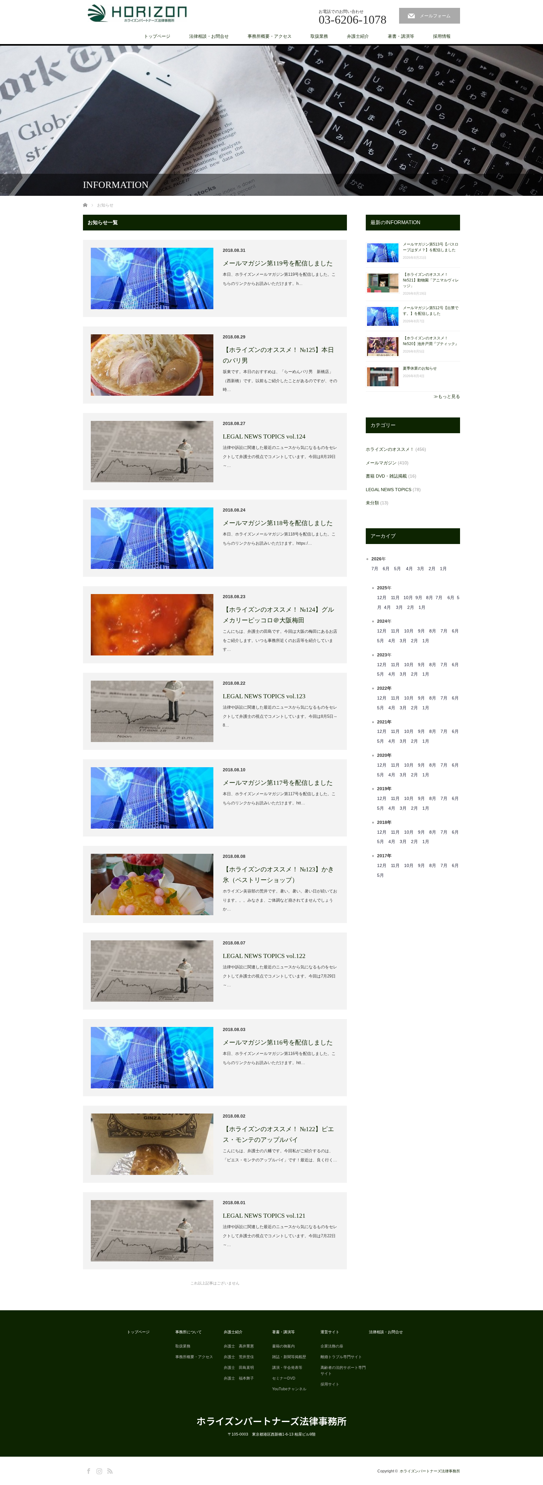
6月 (386, 568)
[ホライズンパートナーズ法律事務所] (137, 13)
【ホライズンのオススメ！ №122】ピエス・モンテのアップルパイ (278, 1134)
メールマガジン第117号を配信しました (278, 782)
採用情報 (442, 36)
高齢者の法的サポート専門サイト (343, 1358)
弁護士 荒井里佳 (239, 1344)
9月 (418, 597)
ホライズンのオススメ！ (390, 449)
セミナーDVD (283, 1365)
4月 (409, 568)
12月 (382, 597)
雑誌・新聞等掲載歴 (289, 1344)
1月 (443, 568)
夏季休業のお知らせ (420, 368)
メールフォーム (435, 15)
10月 (408, 597)
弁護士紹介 (358, 36)
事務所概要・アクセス (270, 36)
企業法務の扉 (332, 1333)
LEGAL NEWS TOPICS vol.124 (264, 436)
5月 (397, 568)
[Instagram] (98, 1457)
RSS (109, 1457)
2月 (432, 568)
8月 (429, 597)
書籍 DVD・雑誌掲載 (386, 476)
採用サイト (330, 1371)
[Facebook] (87, 1457)
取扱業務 (319, 36)
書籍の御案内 (283, 1333)
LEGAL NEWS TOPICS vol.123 (264, 696)
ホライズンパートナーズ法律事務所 (271, 1408)
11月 (395, 597)
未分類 (372, 502)
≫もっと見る (447, 396)
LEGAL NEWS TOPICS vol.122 (264, 955)
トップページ (157, 36)
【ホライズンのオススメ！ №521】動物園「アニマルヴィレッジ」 (431, 280)
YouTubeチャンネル (289, 1376)
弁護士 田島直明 (239, 1355)
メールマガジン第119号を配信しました (278, 263)
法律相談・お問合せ (209, 36)
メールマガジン (381, 462)
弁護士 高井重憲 (239, 1333)
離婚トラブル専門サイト (341, 1344)
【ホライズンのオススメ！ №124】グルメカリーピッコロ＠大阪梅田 (278, 615)
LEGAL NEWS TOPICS (388, 489)
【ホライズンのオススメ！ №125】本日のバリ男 (278, 355)
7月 (374, 568)
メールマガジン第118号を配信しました (278, 522)
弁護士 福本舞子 (239, 1365)
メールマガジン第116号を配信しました (278, 1042)
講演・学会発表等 (287, 1355)
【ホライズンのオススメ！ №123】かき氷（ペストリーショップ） (278, 874)
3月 (420, 568)
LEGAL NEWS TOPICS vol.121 (264, 1215)
